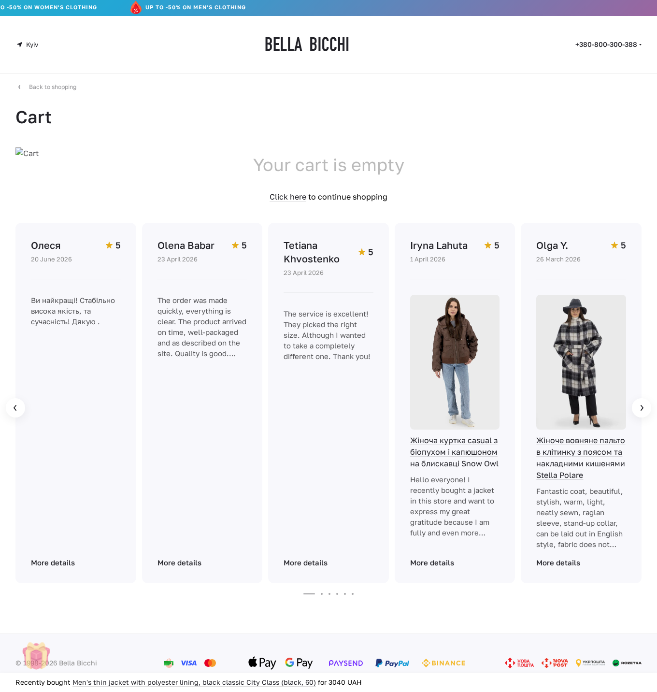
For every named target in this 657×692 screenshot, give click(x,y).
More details (53, 562)
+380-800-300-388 (606, 44)
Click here (288, 197)
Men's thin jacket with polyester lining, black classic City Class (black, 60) (194, 682)
